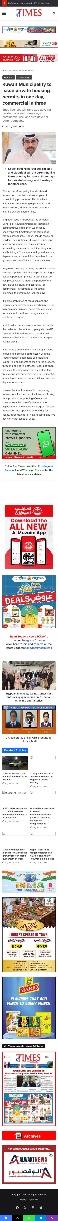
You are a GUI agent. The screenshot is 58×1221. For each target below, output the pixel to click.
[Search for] (54, 14)
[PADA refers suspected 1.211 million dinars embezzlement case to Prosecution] (15, 798)
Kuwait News (27, 70)
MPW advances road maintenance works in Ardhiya (14, 776)
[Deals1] (29, 29)
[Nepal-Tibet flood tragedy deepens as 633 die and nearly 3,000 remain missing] (43, 839)
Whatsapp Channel (33, 470)
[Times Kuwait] (29, 13)
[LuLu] (29, 43)
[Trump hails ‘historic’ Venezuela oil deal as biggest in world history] (43, 763)
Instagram (47, 466)
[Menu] (4, 14)
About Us (33, 1199)
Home (7, 70)
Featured (8, 77)
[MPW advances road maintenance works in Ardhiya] (15, 763)
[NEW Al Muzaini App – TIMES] (29, 58)
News (16, 70)
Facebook (11, 470)
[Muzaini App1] (29, 536)
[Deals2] (29, 601)
